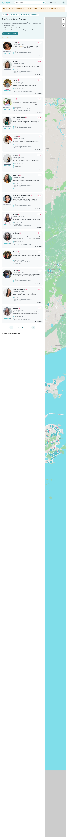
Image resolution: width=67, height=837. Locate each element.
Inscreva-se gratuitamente (10, 33)
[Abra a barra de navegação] (63, 2)
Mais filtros (35, 14)
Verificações (25, 14)
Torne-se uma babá (55, 2)
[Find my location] (63, 25)
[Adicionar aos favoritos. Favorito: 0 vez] (40, 136)
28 (29, 327)
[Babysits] (6, 2)
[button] (51, 435)
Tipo (6, 14)
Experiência (15, 14)
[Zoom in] (63, 19)
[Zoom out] (63, 22)
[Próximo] (33, 327)
